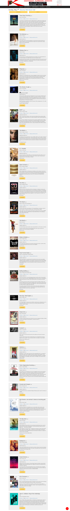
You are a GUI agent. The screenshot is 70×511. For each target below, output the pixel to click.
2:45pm (21, 37)
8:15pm (21, 479)
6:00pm (21, 315)
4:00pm (21, 205)
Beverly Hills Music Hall (27, 10)
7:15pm (21, 422)
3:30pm (21, 113)
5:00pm (21, 223)
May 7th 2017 (27, 37)
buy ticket (22, 29)
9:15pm (21, 498)
